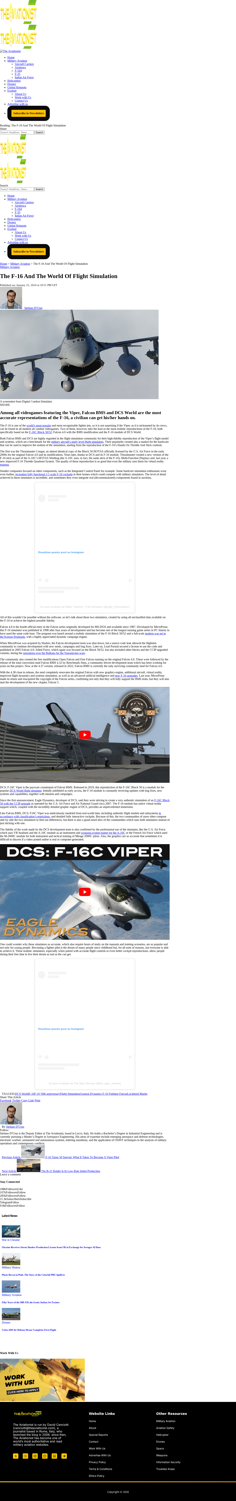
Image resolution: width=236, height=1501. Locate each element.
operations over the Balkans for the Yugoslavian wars (54, 653)
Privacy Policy (97, 1462)
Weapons (161, 1455)
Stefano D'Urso (33, 307)
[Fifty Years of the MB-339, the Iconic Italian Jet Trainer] (11, 1291)
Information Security (168, 1462)
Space (160, 1448)
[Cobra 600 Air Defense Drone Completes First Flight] (11, 1319)
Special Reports (98, 1434)
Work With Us (97, 1448)
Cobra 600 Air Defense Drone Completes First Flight (29, 1330)
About (92, 1427)
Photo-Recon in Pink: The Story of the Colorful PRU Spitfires (33, 1274)
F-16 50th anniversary (47, 1093)
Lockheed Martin (137, 1093)
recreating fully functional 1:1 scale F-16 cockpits (44, 474)
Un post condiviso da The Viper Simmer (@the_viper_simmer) (85, 1083)
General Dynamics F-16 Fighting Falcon (103, 1093)
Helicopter (162, 1434)
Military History (11, 1267)
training (4, 464)
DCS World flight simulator (25, 790)
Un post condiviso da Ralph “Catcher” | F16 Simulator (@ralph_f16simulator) (84, 606)
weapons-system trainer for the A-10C (103, 832)
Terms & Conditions (100, 1468)
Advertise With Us (100, 1455)
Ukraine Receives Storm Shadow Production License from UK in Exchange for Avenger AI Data (51, 1247)
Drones (6, 1322)
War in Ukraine (11, 1239)
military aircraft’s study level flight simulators (77, 441)
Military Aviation (10, 267)
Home (92, 1421)
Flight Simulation (70, 1093)
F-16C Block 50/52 (40, 432)
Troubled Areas (165, 1468)
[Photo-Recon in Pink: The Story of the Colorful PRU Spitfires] (11, 1264)
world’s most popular (39, 425)
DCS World (22, 1093)
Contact (93, 1441)
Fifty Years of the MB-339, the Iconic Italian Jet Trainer (31, 1302)
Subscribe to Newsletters (28, 113)
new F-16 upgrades (126, 675)
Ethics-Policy (96, 1475)
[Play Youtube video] (85, 735)
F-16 (31, 1093)
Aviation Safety (165, 1427)
